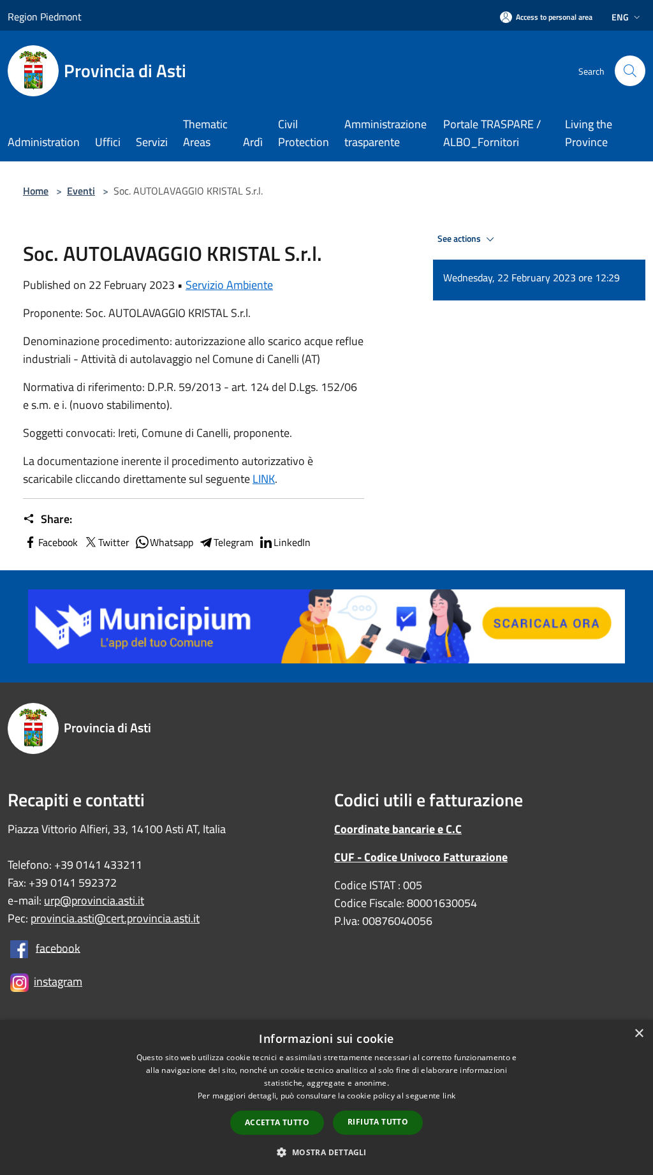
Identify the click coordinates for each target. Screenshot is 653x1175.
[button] (326, 1152)
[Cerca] (630, 70)
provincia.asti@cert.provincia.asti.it (115, 918)
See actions (460, 239)
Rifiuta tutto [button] (378, 1121)
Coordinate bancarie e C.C (398, 829)
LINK (264, 478)
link (449, 1095)
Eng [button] (620, 17)
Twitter (113, 542)
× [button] (638, 1033)
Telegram (233, 542)
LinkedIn (292, 542)
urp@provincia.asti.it (94, 900)
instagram (58, 981)
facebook (58, 947)
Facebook (58, 542)
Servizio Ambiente (229, 284)
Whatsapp (171, 542)
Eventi (81, 190)
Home (35, 190)
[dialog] (326, 1097)
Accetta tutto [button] (277, 1122)
